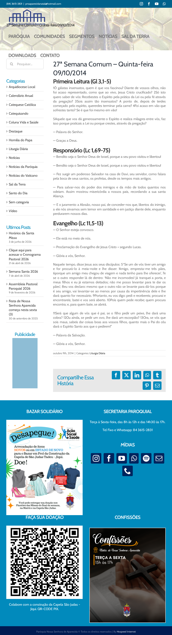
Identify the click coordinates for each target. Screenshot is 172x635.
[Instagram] (96, 458)
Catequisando (18, 113)
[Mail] (159, 458)
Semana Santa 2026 (23, 271)
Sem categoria (19, 202)
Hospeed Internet (126, 631)
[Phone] (127, 471)
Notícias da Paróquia (23, 167)
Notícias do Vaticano (23, 176)
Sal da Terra (17, 184)
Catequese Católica (22, 105)
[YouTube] (121, 458)
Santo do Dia (18, 193)
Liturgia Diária (97, 353)
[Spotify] (146, 458)
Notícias (14, 158)
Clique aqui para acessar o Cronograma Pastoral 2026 (25, 254)
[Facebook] (109, 458)
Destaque (15, 131)
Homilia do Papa (20, 140)
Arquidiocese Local (22, 87)
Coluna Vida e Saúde (23, 122)
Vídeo (13, 211)
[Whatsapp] (134, 458)
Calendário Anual (21, 96)
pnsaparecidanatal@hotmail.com (43, 3)
